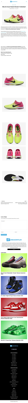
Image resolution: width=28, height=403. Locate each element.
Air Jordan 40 (14, 369)
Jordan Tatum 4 (14, 376)
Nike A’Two (14, 383)
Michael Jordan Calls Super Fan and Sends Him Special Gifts (7, 202)
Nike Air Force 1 (14, 364)
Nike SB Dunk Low (14, 362)
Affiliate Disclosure (14, 398)
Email (16, 232)
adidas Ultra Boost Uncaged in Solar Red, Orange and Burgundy (21, 202)
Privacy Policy (14, 392)
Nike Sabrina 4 (14, 377)
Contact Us (14, 391)
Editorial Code (14, 394)
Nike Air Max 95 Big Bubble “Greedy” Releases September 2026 (13, 273)
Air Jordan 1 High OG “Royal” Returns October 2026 (12, 295)
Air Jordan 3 (14, 355)
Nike (15, 4)
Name (2, 232)
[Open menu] (1, 1)
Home (13, 4)
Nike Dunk (14, 361)
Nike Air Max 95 (14, 365)
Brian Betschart (12, 8)
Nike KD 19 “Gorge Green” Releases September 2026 (12, 340)
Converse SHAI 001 (14, 384)
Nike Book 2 (14, 380)
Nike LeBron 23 (14, 370)
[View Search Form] (26, 1)
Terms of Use (14, 395)
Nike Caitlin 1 (14, 386)
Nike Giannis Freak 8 (14, 373)
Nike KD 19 (14, 372)
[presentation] (14, 262)
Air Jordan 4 (14, 357)
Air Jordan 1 (14, 354)
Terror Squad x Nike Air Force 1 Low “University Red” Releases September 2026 (12, 318)
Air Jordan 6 (14, 358)
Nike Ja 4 (14, 379)
